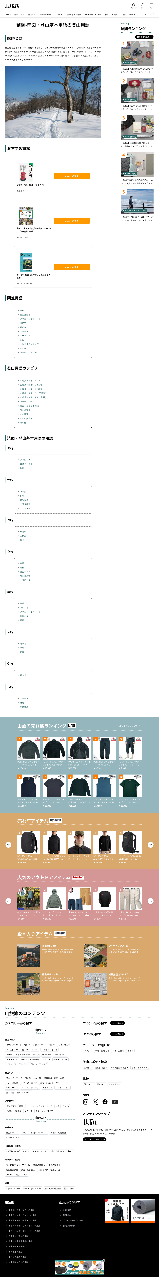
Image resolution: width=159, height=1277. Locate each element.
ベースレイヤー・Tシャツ (17, 1049)
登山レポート (12, 1132)
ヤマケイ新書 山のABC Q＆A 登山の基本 (34, 276)
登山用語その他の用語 (18, 1262)
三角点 (23, 535)
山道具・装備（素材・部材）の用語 (24, 1231)
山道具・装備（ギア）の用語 (21, 1210)
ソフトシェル (12, 1059)
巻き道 (23, 322)
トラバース (25, 335)
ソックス (46, 1059)
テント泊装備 (12, 1082)
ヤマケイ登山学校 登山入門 (30, 185)
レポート (58, 14)
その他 (23, 422)
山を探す (88, 1067)
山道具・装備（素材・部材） (33, 397)
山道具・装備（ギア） (30, 380)
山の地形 (24, 414)
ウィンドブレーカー (42, 1054)
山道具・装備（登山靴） (31, 388)
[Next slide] (151, 845)
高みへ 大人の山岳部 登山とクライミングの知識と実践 (34, 230)
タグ (152, 14)
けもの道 (24, 499)
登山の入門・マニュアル (49, 1169)
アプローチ (25, 459)
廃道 (22, 603)
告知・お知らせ (102, 1050)
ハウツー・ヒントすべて (17, 1174)
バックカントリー (28, 352)
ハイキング (25, 348)
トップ (8, 14)
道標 (22, 310)
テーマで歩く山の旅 (32, 1188)
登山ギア (32, 14)
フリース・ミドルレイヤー (18, 1054)
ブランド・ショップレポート (34, 1132)
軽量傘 (18, 1110)
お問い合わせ (69, 1226)
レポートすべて (13, 1137)
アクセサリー (45, 14)
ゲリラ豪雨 (25, 503)
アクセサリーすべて (44, 1110)
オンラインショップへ (93, 1139)
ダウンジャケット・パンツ (18, 1044)
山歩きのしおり (13, 1188)
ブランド (142, 14)
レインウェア (64, 1044)
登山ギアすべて (24, 1092)
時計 (21, 1106)
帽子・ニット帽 (60, 1059)
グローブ (28, 1110)
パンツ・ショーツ (49, 1049)
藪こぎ (23, 327)
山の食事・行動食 (74, 14)
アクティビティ (27, 401)
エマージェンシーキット (51, 1082)
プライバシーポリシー (73, 1220)
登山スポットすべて (140, 1067)
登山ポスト (25, 571)
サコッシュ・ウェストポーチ (39, 1106)
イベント (88, 1050)
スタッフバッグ (62, 1087)
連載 (106, 14)
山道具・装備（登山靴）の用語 (22, 1220)
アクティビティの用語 (18, 1236)
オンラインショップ (128, 725)
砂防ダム (24, 531)
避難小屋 (24, 615)
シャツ (35, 1049)
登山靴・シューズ (33, 1077)
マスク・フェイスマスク (17, 1064)
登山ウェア (19, 14)
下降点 (23, 491)
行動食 (26, 1151)
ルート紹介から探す (119, 1067)
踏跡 (22, 620)
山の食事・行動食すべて (62, 1151)
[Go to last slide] (8, 845)
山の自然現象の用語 (17, 1257)
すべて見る (116, 1023)
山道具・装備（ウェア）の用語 (22, 1215)
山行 (22, 339)
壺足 (22, 563)
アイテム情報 (118, 1050)
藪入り (23, 675)
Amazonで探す (71, 176)
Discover (134, 8)
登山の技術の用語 (16, 1246)
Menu (152, 8)
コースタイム (26, 508)
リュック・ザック (14, 1077)
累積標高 (24, 706)
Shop (143, 8)
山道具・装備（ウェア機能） (33, 393)
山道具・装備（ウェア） (31, 384)
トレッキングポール (30, 1087)
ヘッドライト (12, 1087)
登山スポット (129, 14)
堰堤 (22, 468)
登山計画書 (25, 314)
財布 (58, 1106)
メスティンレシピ (40, 1151)
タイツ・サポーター (30, 1059)
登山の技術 (25, 409)
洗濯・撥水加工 (28, 1169)
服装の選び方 (12, 1169)
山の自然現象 (26, 418)
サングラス (11, 1106)
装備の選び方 (39, 1164)
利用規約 (67, 1215)
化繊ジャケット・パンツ (44, 1044)
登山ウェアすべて (39, 1064)
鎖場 (22, 495)
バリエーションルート (30, 318)
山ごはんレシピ (13, 1151)
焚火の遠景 (69, 1188)
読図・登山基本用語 (29, 405)
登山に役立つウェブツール (18, 1164)
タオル (66, 1106)
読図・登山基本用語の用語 (20, 1241)
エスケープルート (28, 463)
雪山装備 (10, 1092)
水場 (22, 647)
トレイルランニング (29, 343)
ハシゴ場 (24, 607)
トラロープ (25, 580)
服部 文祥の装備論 (52, 1188)
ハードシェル (60, 1054)
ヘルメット (47, 1087)
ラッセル (24, 331)
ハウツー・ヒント (93, 14)
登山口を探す (101, 1067)
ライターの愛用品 (58, 1132)
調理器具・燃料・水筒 (54, 1077)
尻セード (24, 539)
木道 (22, 651)
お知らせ (116, 14)
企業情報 (67, 1210)
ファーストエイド (29, 1082)
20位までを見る (143, 37)
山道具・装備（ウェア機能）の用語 (24, 1226)
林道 (22, 702)
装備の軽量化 (54, 1164)
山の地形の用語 (15, 1252)
